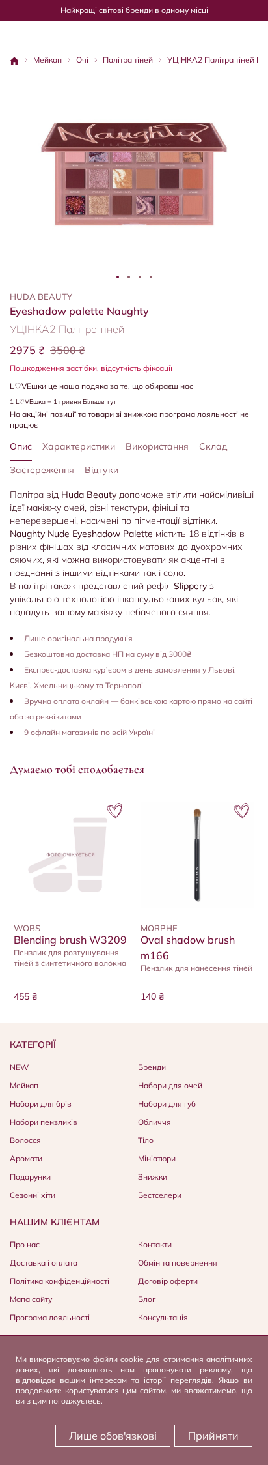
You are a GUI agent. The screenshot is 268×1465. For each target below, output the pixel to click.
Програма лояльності (50, 1317)
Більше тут (99, 402)
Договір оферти (168, 1281)
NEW (19, 1067)
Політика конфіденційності (59, 1281)
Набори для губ (167, 1104)
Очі (82, 60)
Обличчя (154, 1122)
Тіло (146, 1140)
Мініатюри (157, 1158)
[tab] (117, 277)
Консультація (163, 1317)
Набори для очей (170, 1085)
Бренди (152, 1067)
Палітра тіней (128, 60)
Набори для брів (41, 1104)
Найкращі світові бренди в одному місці (134, 10)
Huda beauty (41, 296)
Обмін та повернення (177, 1263)
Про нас (25, 1244)
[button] (114, 811)
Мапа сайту (31, 1299)
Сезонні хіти (32, 1195)
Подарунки (30, 1177)
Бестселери (159, 1195)
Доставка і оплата (43, 1263)
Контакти (155, 1244)
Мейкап (47, 60)
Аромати (26, 1158)
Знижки (152, 1177)
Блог (146, 1299)
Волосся (25, 1140)
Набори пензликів (43, 1122)
